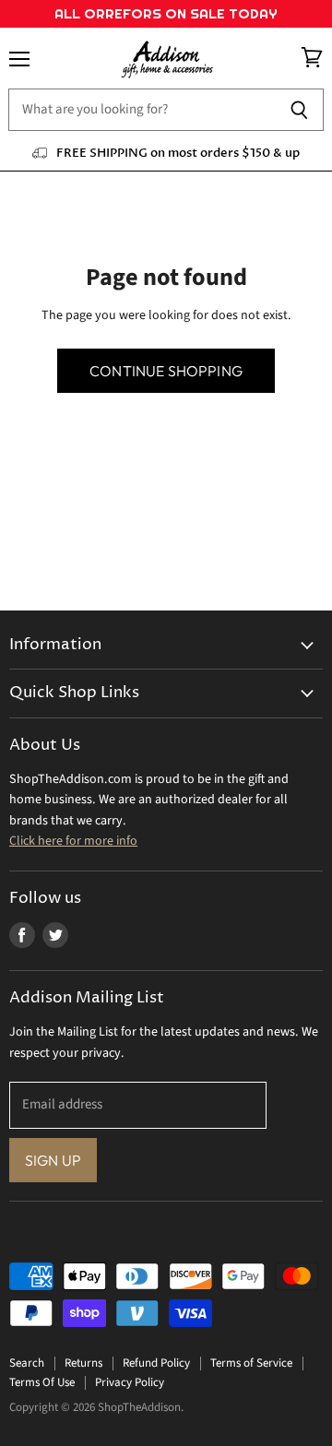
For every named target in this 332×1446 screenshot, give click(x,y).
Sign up (53, 1160)
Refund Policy (156, 1363)
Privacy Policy (129, 1382)
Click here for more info (73, 841)
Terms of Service (251, 1363)
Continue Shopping (166, 371)
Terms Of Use (42, 1382)
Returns (83, 1363)
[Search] (299, 110)
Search (26, 1363)
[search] (141, 110)
